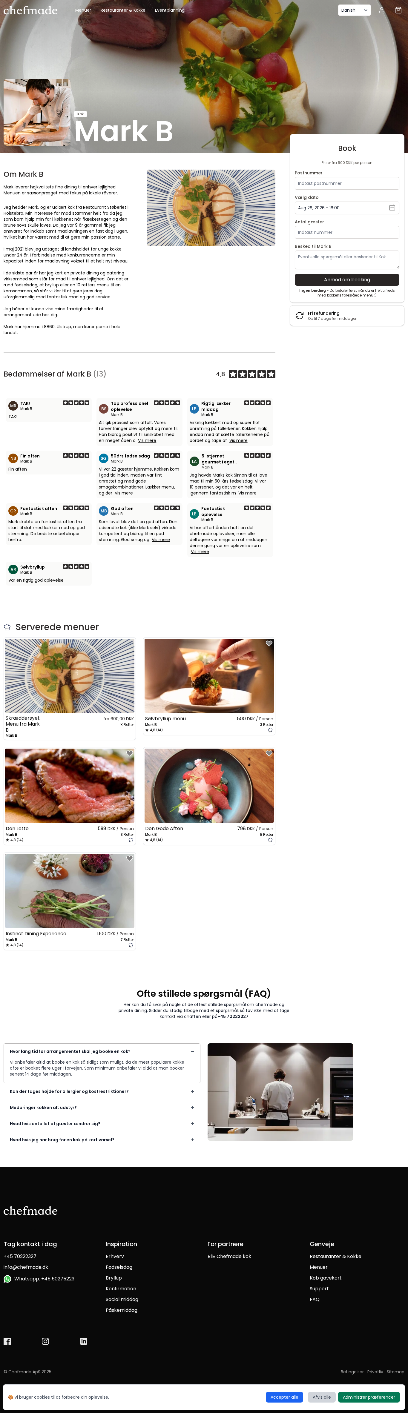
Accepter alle (284, 1397)
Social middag (122, 1299)
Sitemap (395, 1372)
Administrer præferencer (369, 1397)
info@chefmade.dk (26, 1267)
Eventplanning (170, 10)
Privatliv (375, 1372)
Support (319, 1288)
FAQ (315, 1299)
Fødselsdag (119, 1267)
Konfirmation (121, 1288)
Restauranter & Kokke (123, 10)
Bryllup (114, 1277)
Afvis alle (322, 1397)
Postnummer (309, 173)
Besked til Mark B (313, 246)
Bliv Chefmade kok (229, 1256)
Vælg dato (307, 197)
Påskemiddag (121, 1310)
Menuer (83, 10)
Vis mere (147, 440)
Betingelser (352, 1372)
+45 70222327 (233, 1016)
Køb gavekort (326, 1277)
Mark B (26, 408)
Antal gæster (309, 222)
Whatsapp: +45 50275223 (43, 1278)
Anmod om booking (347, 279)
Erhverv (115, 1256)
